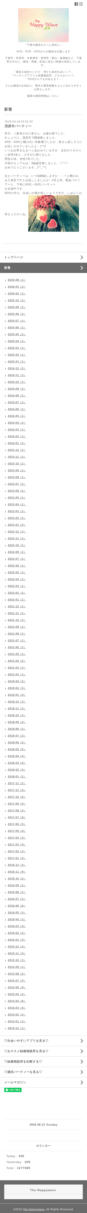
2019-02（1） (17, 688)
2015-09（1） (17, 967)
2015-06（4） (17, 987)
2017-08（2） (17, 810)
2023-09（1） (17, 470)
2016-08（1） (17, 892)
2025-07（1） (17, 320)
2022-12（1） (17, 531)
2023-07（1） (17, 484)
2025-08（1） (17, 313)
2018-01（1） (17, 776)
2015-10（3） (17, 960)
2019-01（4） (17, 694)
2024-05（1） (17, 416)
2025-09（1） (17, 307)
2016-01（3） (17, 939)
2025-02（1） (17, 354)
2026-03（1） (17, 286)
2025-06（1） (17, 327)
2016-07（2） (17, 899)
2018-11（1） (17, 708)
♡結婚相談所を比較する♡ (23, 1061)
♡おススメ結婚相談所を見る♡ (26, 1051)
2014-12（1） (17, 1028)
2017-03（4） (17, 844)
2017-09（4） (17, 803)
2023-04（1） (17, 504)
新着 (7, 267)
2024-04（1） (17, 422)
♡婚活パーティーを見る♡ (23, 1072)
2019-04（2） (17, 681)
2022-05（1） (17, 572)
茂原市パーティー (18, 126)
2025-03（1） (17, 348)
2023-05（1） (17, 497)
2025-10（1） (17, 300)
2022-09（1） (17, 552)
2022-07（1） (17, 558)
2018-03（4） (17, 762)
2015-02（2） (17, 1014)
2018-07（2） (17, 735)
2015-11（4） (17, 953)
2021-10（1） (17, 620)
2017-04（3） (17, 837)
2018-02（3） (17, 769)
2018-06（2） (17, 742)
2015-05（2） (17, 994)
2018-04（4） (17, 756)
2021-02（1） (17, 674)
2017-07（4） (17, 817)
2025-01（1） (17, 361)
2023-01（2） (17, 524)
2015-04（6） (17, 1001)
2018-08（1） (17, 728)
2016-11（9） (17, 871)
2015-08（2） (17, 973)
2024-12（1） (17, 368)
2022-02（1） (17, 592)
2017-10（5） (17, 796)
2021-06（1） (17, 647)
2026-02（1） (17, 293)
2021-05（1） (17, 654)
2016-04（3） (17, 919)
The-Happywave (34, 1209)
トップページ (13, 257)
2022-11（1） (17, 538)
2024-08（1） (17, 395)
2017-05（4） (17, 830)
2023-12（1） (17, 450)
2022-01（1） (17, 599)
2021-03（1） (17, 667)
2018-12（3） (17, 701)
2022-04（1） (17, 579)
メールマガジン (15, 1082)
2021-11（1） (17, 613)
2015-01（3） (17, 1021)
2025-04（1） (17, 341)
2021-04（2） (17, 660)
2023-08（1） (17, 477)
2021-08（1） (17, 633)
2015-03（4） (17, 1007)
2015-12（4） (17, 946)
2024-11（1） (17, 375)
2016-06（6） (17, 905)
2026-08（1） (17, 279)
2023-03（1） (17, 511)
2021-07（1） (17, 640)
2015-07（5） (17, 980)
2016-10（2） (17, 878)
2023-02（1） (17, 518)
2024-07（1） (17, 402)
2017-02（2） (17, 851)
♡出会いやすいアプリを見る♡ (26, 1040)
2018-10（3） (17, 715)
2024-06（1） (17, 409)
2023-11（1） (17, 456)
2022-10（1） (17, 545)
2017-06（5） (17, 824)
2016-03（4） (17, 926)
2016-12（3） (17, 865)
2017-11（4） (17, 790)
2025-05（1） (17, 334)
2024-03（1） (17, 429)
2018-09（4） (17, 722)
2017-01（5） (17, 858)
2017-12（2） (17, 783)
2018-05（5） (17, 749)
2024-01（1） (17, 443)
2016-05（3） (17, 912)
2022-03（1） (17, 586)
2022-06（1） (17, 565)
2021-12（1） (17, 606)
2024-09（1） (17, 388)
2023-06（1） (17, 490)
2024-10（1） (17, 382)
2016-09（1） (17, 885)
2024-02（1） (17, 436)
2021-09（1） (17, 626)
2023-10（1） (17, 463)
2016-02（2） (17, 933)
